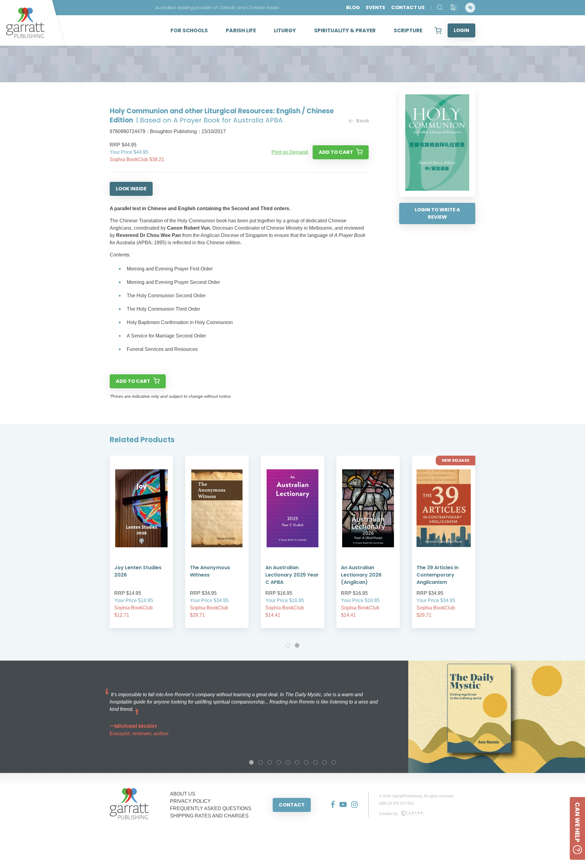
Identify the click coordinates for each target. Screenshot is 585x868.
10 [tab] (334, 762)
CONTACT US (408, 7)
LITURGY (285, 30)
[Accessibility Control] (470, 8)
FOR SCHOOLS (189, 30)
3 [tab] (270, 762)
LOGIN (461, 30)
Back (362, 120)
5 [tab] (288, 762)
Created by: (388, 814)
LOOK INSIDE (131, 188)
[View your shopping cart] (437, 30)
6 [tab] (297, 762)
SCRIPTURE (408, 30)
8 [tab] (315, 762)
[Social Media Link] (330, 805)
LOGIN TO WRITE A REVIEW (437, 213)
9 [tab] (324, 762)
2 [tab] (297, 645)
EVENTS (375, 7)
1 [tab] (288, 645)
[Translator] (454, 8)
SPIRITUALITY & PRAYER (345, 30)
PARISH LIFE (241, 30)
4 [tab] (279, 762)
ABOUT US (182, 793)
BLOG (353, 7)
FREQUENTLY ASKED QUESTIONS (210, 808)
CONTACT (292, 804)
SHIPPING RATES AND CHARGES (209, 815)
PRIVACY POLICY (190, 801)
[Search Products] (440, 7)
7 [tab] (306, 762)
